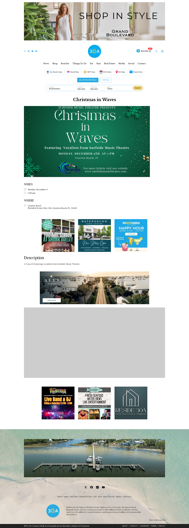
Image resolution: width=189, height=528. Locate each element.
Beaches (65, 63)
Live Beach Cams (56, 72)
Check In (80, 87)
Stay (98, 63)
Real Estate (109, 63)
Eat (91, 63)
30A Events (107, 72)
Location (51, 87)
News (46, 63)
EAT (95, 497)
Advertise (144, 526)
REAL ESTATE (109, 497)
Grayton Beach (34, 205)
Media (121, 63)
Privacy (162, 526)
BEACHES (74, 497)
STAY (100, 497)
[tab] (87, 80)
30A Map (121, 72)
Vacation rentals (88, 80)
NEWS (66, 497)
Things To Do (80, 63)
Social (131, 63)
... (84, 89)
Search (138, 88)
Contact (142, 63)
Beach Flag (74, 72)
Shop (55, 63)
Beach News (138, 72)
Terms (153, 526)
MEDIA (119, 497)
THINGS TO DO (85, 497)
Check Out (94, 87)
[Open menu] (162, 51)
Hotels (106, 80)
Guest (109, 87)
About (125, 526)
